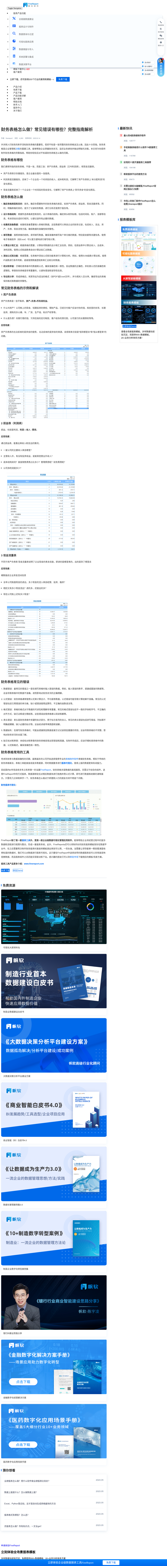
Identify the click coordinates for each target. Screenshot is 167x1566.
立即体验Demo (129, 326)
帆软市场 (74, 856)
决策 (18, 148)
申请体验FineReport (10, 1545)
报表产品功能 (19, 13)
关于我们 (17, 110)
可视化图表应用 (26, 41)
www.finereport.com (34, 863)
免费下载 (62, 79)
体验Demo (18, 870)
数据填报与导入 (26, 49)
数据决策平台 (25, 64)
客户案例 (17, 71)
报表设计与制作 (26, 26)
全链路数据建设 (26, 19)
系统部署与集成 (26, 56)
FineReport (45, 769)
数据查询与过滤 (26, 34)
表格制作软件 (72, 758)
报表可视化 (67, 762)
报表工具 (26, 840)
